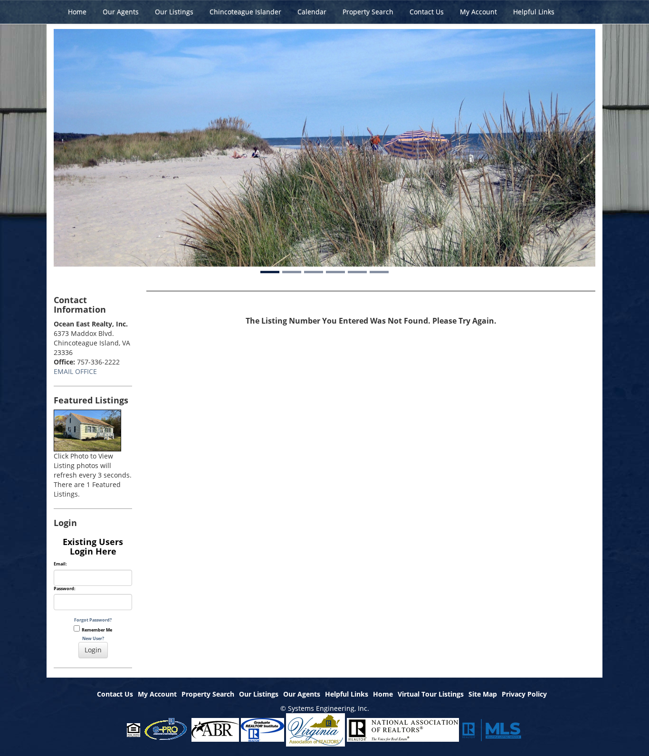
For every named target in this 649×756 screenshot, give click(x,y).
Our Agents (121, 11)
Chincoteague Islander (245, 11)
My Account (478, 11)
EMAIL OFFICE (75, 371)
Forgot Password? (93, 620)
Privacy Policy (524, 694)
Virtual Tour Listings (431, 694)
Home (77, 11)
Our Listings (174, 11)
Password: (65, 589)
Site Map (482, 694)
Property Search (368, 11)
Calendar (311, 11)
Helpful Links (533, 11)
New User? (93, 638)
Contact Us (427, 11)
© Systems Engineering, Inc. (324, 708)
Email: (60, 564)
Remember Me (96, 630)
